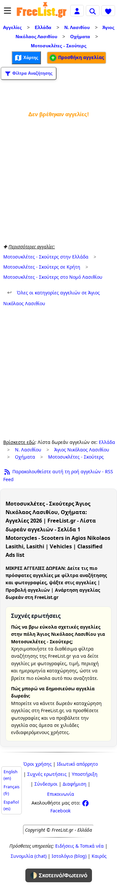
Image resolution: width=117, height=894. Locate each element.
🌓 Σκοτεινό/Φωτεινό (58, 875)
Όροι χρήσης (37, 764)
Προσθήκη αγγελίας (80, 57)
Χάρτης (30, 57)
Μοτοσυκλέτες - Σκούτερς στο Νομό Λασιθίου (52, 277)
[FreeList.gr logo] (41, 10)
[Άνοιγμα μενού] (7, 10)
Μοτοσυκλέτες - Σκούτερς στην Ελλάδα (45, 257)
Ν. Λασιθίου (77, 27)
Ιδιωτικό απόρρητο (77, 764)
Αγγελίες (12, 27)
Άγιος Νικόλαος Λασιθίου (81, 450)
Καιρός (99, 856)
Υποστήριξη (85, 774)
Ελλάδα (43, 27)
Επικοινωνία (60, 794)
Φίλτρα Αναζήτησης (32, 73)
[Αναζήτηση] (92, 10)
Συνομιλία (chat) (28, 856)
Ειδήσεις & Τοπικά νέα (79, 846)
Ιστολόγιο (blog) (69, 856)
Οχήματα (80, 36)
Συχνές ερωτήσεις (47, 774)
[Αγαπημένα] (108, 10)
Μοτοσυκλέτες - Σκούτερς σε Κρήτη (41, 267)
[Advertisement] (58, 179)
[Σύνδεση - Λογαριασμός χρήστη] (77, 10)
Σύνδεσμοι (46, 784)
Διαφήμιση (74, 784)
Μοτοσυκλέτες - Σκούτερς (58, 45)
